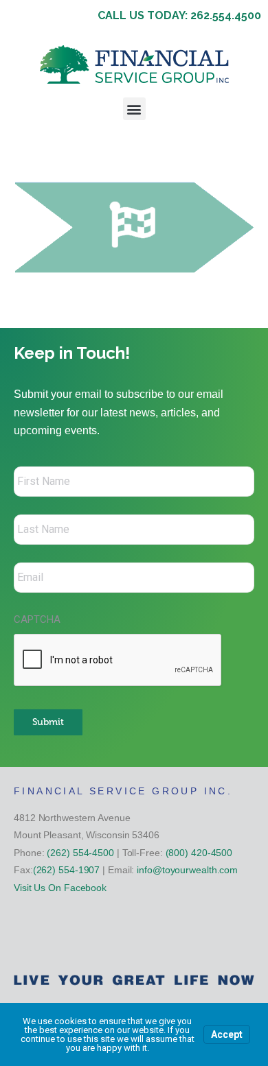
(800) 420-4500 (199, 852)
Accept (227, 1034)
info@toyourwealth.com (187, 869)
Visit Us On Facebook (60, 887)
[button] (134, 108)
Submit (48, 722)
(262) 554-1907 (66, 869)
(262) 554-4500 (80, 852)
